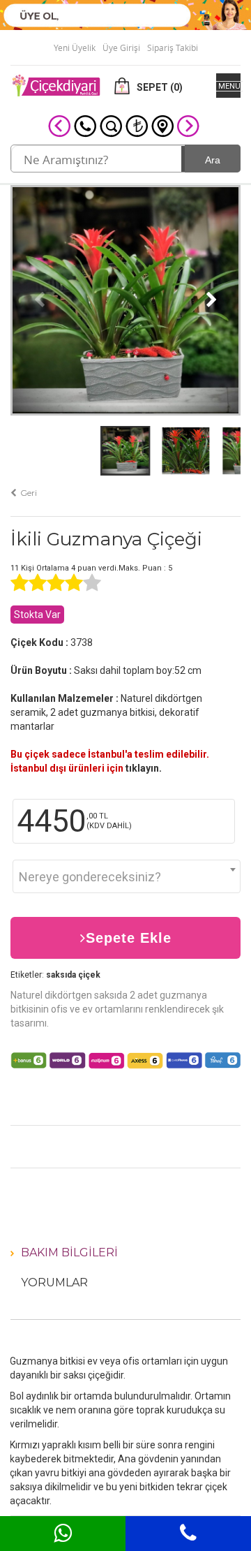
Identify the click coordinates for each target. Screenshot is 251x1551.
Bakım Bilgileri (69, 1252)
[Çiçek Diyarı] (55, 84)
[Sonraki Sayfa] (188, 125)
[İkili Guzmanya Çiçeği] (125, 298)
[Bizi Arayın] (85, 125)
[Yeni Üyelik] (125, 14)
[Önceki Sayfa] (59, 125)
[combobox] (127, 876)
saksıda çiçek (73, 975)
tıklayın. (144, 768)
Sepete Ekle (129, 938)
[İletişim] (162, 125)
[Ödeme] (137, 125)
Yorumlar (54, 1282)
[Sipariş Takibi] (111, 125)
